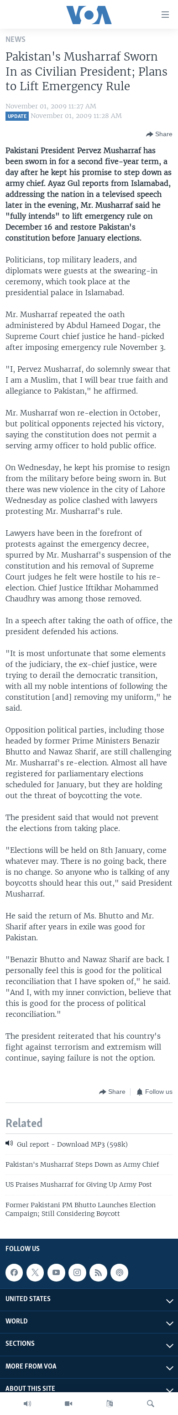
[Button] (159, 134)
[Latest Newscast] (27, 1403)
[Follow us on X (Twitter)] (35, 1272)
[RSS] (98, 1272)
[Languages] (109, 1403)
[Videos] (68, 1403)
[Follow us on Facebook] (14, 1272)
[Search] (150, 1403)
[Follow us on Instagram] (77, 1272)
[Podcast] (119, 1272)
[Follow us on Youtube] (56, 1272)
